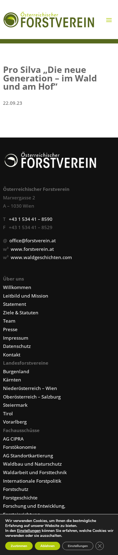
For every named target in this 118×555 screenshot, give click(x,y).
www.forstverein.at (32, 249)
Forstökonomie (19, 447)
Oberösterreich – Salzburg (32, 397)
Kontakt (11, 354)
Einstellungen (29, 530)
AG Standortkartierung (28, 455)
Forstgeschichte (20, 497)
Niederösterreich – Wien (30, 388)
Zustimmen (19, 546)
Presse (10, 329)
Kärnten (12, 380)
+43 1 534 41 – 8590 (30, 219)
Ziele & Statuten (20, 312)
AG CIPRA (13, 439)
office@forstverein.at (32, 240)
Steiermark (15, 405)
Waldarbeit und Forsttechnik (35, 472)
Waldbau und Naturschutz (32, 464)
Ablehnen (47, 546)
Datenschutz (17, 346)
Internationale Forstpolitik (32, 481)
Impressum (15, 338)
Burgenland (16, 371)
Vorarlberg (15, 422)
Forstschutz (15, 489)
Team (9, 321)
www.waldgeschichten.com (41, 257)
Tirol (8, 413)
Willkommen (17, 287)
